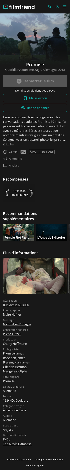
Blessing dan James (16, 362)
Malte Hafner (12, 314)
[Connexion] (57, 6)
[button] (65, 6)
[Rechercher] (50, 6)
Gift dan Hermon (15, 367)
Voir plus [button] (8, 144)
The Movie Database (17, 444)
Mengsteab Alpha (15, 371)
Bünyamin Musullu (16, 305)
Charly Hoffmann (15, 344)
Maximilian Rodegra (17, 324)
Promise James (13, 353)
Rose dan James (14, 358)
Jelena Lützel (12, 334)
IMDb (6, 439)
